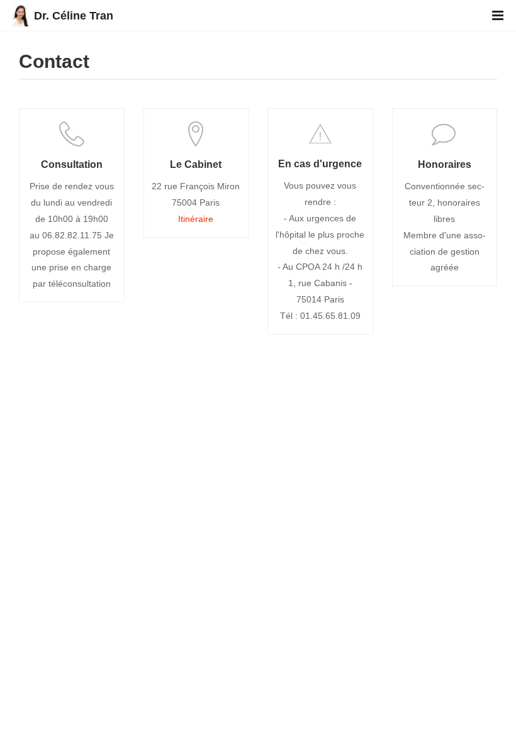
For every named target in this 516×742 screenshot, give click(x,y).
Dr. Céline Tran (73, 15)
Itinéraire (195, 219)
